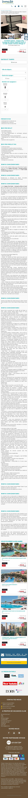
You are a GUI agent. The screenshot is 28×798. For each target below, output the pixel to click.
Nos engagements (5, 726)
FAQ (2, 715)
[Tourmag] (7, 676)
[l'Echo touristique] (14, 676)
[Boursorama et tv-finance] (19, 691)
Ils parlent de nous (5, 722)
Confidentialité (4, 719)
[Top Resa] (21, 683)
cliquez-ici (10, 788)
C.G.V (2, 716)
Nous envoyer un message (8, 706)
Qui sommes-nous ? (5, 714)
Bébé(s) (5, 103)
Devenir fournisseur (6, 708)
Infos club (3, 724)
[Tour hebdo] (10, 683)
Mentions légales (5, 718)
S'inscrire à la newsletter (14, 662)
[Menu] (25, 6)
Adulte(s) (5, 84)
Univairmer (3, 723)
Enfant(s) (5, 94)
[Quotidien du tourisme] (21, 676)
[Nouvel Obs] (10, 691)
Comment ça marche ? (6, 720)
